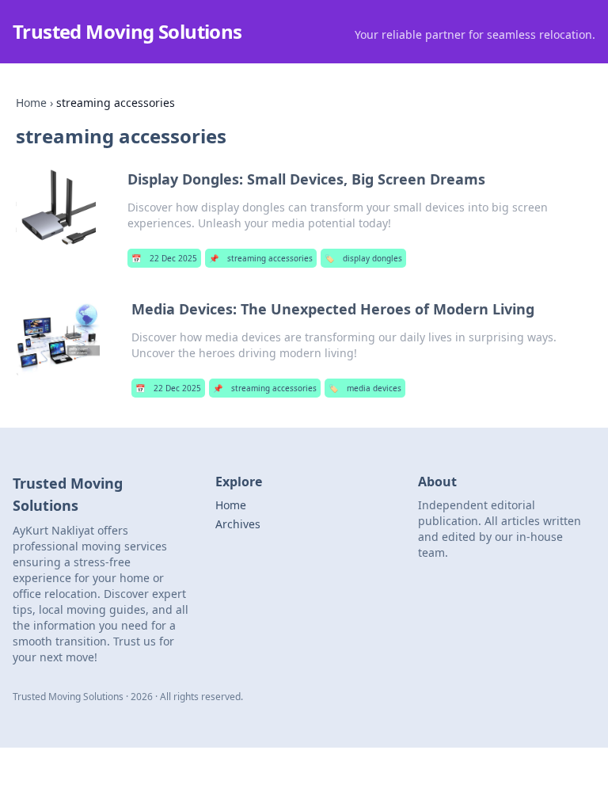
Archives (237, 523)
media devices (365, 388)
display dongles (363, 258)
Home (31, 102)
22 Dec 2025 (164, 258)
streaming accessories (261, 258)
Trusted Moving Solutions (127, 31)
